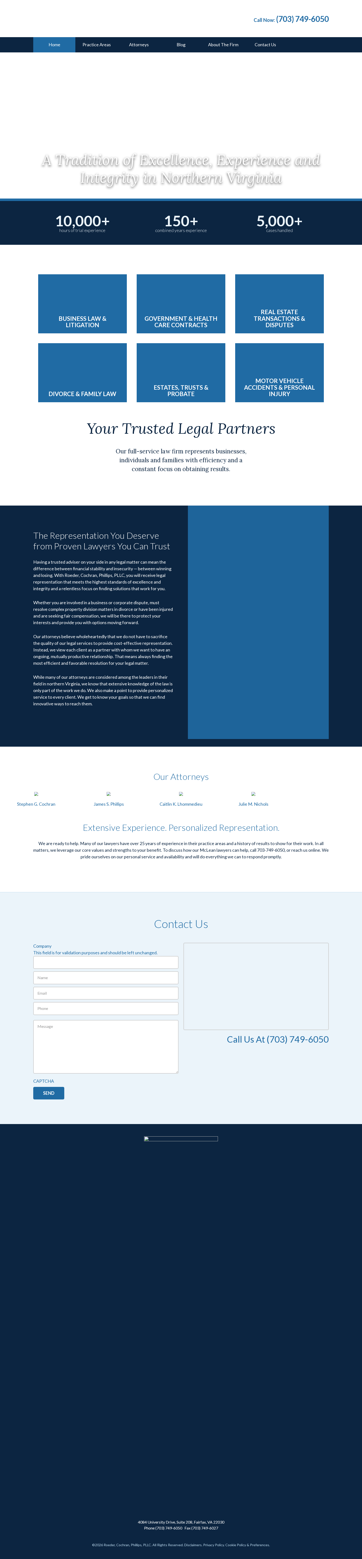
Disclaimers (193, 1545)
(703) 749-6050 (302, 19)
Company (42, 946)
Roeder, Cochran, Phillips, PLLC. (107, 17)
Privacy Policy (213, 1545)
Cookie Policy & (237, 1545)
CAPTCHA (43, 1081)
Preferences (259, 1545)
